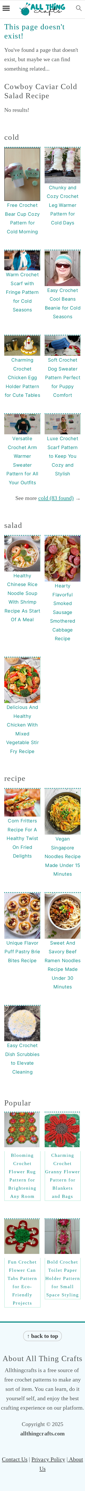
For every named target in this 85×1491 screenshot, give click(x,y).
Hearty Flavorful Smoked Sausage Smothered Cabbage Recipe (62, 612)
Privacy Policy (48, 1459)
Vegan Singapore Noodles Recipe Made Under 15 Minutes (63, 856)
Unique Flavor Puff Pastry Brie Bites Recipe (22, 951)
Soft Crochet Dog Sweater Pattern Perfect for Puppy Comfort (63, 377)
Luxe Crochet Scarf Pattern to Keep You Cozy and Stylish (62, 456)
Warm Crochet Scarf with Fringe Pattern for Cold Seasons (22, 292)
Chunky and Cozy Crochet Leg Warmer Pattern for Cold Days (63, 205)
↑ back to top (42, 1336)
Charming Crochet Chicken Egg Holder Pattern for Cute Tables (22, 377)
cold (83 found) (56, 498)
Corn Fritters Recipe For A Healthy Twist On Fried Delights (22, 838)
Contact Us (14, 1459)
